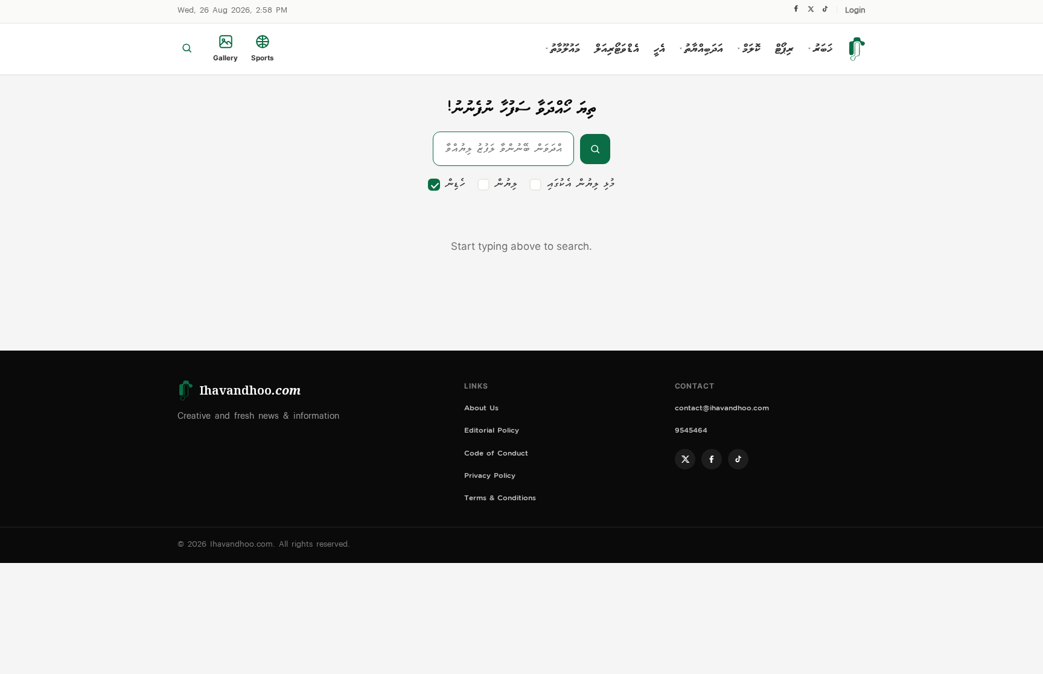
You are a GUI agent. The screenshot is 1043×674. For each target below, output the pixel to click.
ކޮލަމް (749, 49)
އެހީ (659, 49)
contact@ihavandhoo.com (722, 409)
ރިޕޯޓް (784, 49)
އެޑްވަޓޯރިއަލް (617, 49)
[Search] (186, 49)
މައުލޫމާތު (563, 49)
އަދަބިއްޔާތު (701, 49)
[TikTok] (825, 12)
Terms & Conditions (500, 499)
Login (855, 11)
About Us (481, 409)
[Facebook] (796, 11)
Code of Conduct (496, 455)
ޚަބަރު (820, 49)
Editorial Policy (491, 432)
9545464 (691, 432)
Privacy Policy (489, 477)
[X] (810, 12)
